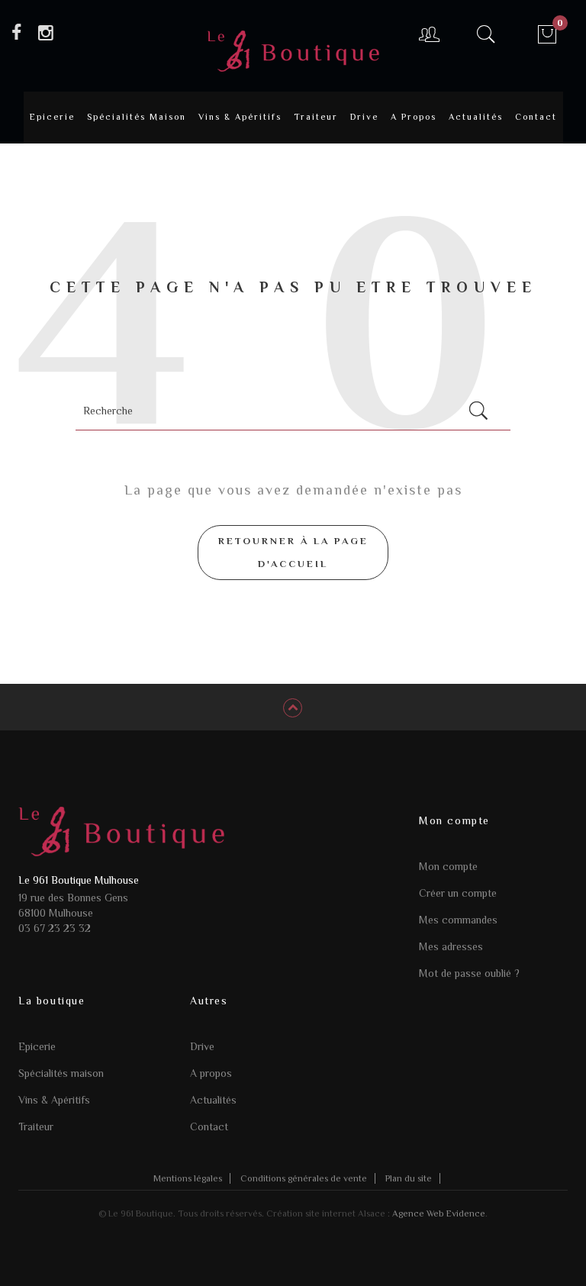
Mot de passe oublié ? (469, 973)
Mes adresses (451, 946)
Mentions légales (187, 1178)
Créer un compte (458, 893)
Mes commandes (458, 920)
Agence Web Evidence (438, 1213)
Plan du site (408, 1178)
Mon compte (448, 866)
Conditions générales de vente (303, 1178)
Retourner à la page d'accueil (293, 552)
